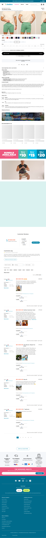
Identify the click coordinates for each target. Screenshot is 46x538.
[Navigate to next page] (31, 437)
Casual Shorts (4, 502)
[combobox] (19, 265)
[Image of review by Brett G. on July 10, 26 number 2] (25, 323)
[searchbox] (8, 265)
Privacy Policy (14, 535)
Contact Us (26, 509)
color (24, 269)
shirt (32, 269)
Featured (17, 4)
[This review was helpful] (38, 432)
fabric (11, 269)
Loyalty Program (27, 511)
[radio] (3, 38)
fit (7, 269)
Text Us (19, 490)
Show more (6, 272)
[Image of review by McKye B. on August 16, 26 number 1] (19, 288)
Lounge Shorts (4, 506)
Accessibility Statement (6, 526)
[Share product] (27, 64)
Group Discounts (27, 504)
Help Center (26, 499)
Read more (34, 319)
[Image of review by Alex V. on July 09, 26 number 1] (19, 387)
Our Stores (4, 519)
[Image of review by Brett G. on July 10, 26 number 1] (19, 323)
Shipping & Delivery (27, 502)
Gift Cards (3, 511)
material (28, 269)
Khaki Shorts (4, 504)
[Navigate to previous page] (15, 437)
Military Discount (27, 506)
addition (15, 269)
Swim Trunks (4, 499)
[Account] (41, 4)
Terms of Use (4, 535)
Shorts (22, 4)
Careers (3, 528)
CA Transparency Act (5, 524)
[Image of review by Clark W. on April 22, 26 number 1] (19, 415)
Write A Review (36, 242)
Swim (27, 4)
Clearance (3, 509)
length (20, 269)
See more (6, 288)
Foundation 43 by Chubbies (7, 521)
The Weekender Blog (28, 513)
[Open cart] (43, 4)
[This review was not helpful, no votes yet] (40, 305)
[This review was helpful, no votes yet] (38, 305)
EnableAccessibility (42, 1)
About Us (3, 517)
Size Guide (42, 44)
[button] (17, 4)
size (5, 269)
